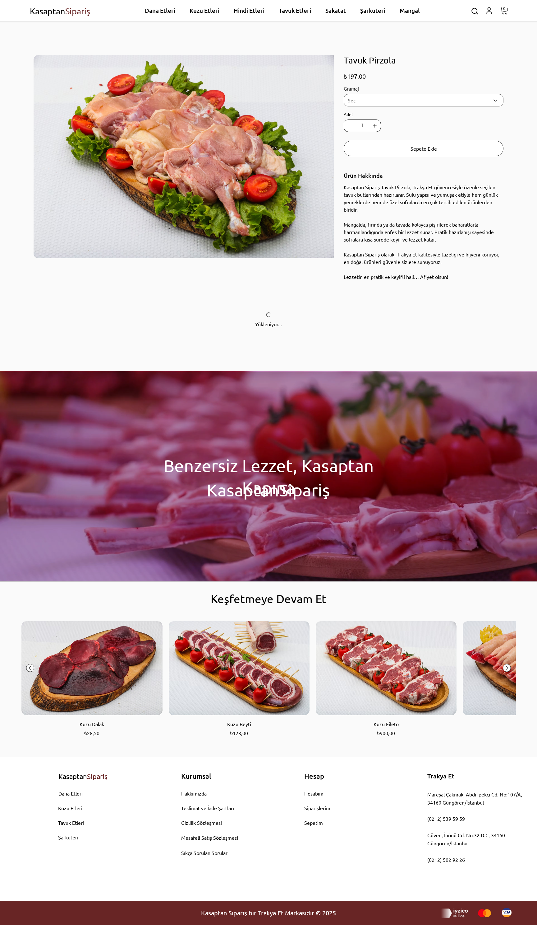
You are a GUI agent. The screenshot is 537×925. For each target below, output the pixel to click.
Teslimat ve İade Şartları (207, 808)
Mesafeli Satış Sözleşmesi (209, 837)
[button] (475, 11)
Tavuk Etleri (71, 822)
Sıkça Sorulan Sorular (204, 853)
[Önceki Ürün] (30, 668)
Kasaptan (60, 11)
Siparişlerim (317, 808)
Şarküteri (68, 837)
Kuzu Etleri (70, 808)
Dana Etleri (70, 793)
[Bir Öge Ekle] (375, 126)
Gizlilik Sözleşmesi (201, 822)
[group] (268, 679)
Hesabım (314, 793)
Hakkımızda (194, 793)
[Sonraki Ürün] (507, 668)
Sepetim (313, 822)
